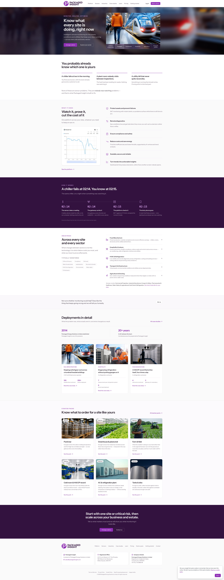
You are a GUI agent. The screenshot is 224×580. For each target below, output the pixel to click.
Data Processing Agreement (121, 572)
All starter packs (155, 413)
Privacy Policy (101, 572)
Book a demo (155, 3)
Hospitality (137, 46)
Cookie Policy (109, 572)
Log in (147, 3)
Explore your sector (85, 45)
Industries (104, 3)
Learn (120, 3)
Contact (158, 546)
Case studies (113, 3)
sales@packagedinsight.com (73, 559)
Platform (90, 3)
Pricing (126, 3)
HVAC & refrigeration (110, 46)
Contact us (119, 530)
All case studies (155, 321)
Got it (217, 575)
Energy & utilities (155, 46)
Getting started (134, 3)
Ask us (159, 302)
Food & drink (129, 46)
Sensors (97, 3)
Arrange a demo (70, 45)
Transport (119, 46)
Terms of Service (93, 572)
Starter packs (139, 546)
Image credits (132, 572)
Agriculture (147, 46)
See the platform (67, 169)
